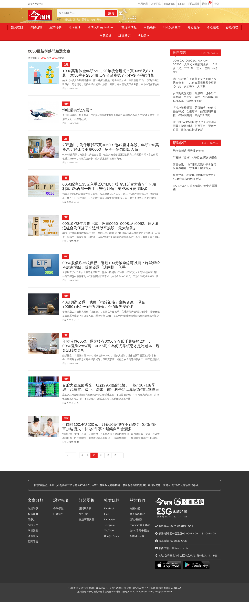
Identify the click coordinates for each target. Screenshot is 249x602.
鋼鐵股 (68, 19)
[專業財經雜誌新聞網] (40, 15)
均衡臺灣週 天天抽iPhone (188, 150)
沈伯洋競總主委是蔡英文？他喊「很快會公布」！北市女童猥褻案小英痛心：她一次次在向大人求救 (194, 82)
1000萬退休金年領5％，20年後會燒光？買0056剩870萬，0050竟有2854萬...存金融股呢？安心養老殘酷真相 (108, 73)
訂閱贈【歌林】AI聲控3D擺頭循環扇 (195, 157)
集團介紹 (135, 508)
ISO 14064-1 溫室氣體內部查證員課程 (195, 187)
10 (94, 455)
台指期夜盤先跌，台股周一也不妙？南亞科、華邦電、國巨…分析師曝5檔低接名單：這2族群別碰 (195, 97)
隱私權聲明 (136, 519)
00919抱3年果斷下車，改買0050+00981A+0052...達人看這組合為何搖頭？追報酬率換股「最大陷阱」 (110, 225)
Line (106, 514)
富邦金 (76, 19)
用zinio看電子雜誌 (140, 525)
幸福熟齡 (33, 530)
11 (101, 455)
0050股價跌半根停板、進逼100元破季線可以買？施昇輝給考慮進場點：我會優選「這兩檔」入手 (111, 265)
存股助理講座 (86, 519)
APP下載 (83, 514)
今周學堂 (58, 508)
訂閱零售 (33, 541)
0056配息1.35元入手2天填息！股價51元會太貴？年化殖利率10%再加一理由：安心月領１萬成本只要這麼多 (109, 186)
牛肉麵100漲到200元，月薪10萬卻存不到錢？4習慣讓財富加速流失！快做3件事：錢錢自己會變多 (109, 426)
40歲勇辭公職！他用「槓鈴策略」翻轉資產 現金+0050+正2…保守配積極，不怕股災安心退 (103, 304)
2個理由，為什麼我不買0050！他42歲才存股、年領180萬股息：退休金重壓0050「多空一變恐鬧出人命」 (110, 147)
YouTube (109, 530)
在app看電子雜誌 (139, 530)
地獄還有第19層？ (77, 110)
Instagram (109, 519)
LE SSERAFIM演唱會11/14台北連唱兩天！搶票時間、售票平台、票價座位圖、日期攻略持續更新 (194, 125)
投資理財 (33, 514)
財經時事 (33, 508)
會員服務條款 (137, 514)
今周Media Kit (137, 536)
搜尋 (111, 13)
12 (108, 455)
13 (114, 455)
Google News (111, 536)
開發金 (85, 19)
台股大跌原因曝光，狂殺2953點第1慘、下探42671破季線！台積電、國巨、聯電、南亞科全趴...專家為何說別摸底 (110, 387)
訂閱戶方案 (85, 508)
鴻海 (92, 19)
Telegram (109, 525)
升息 (99, 19)
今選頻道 (33, 536)
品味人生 (33, 525)
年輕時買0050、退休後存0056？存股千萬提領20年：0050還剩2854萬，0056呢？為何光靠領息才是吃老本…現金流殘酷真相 (111, 346)
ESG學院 (58, 514)
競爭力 (32, 519)
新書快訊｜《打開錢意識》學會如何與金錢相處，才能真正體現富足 (194, 166)
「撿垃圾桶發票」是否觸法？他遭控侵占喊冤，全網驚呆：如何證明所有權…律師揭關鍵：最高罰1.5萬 (194, 111)
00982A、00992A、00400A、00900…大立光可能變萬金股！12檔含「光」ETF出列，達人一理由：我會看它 (195, 66)
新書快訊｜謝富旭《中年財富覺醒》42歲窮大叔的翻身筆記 (194, 177)
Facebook (109, 508)
